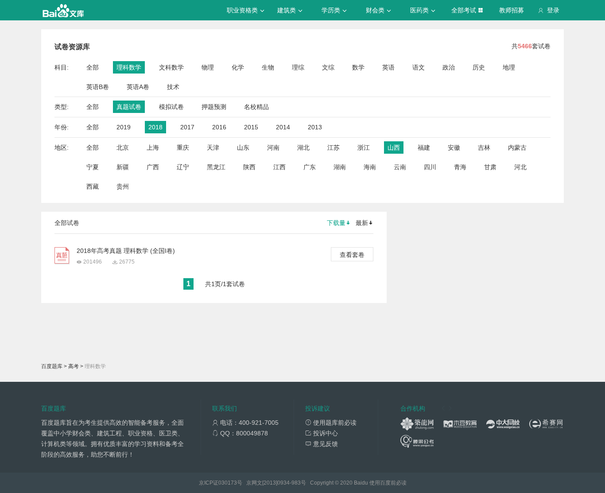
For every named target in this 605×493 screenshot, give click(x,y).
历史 (479, 67)
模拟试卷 (171, 106)
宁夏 (92, 167)
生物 (268, 67)
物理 (208, 67)
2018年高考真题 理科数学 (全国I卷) (126, 250)
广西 (153, 167)
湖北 (303, 147)
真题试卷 (128, 106)
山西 (394, 147)
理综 (298, 67)
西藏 (92, 186)
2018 (155, 127)
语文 (418, 67)
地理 (509, 67)
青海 (460, 167)
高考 (73, 366)
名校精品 (256, 106)
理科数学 (128, 67)
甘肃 (490, 167)
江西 (279, 167)
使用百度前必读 (388, 483)
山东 (243, 147)
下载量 (336, 222)
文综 (328, 67)
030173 (227, 483)
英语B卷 (97, 86)
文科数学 (171, 67)
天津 (213, 147)
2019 (123, 127)
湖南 (340, 167)
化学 (238, 67)
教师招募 (511, 10)
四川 (430, 167)
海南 (370, 167)
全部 (92, 67)
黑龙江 (216, 167)
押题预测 (214, 106)
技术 (173, 86)
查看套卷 (352, 254)
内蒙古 (517, 147)
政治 (448, 67)
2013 (315, 127)
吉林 (484, 147)
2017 (187, 127)
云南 (400, 167)
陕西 (249, 167)
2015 (251, 127)
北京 (122, 147)
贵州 (122, 186)
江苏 (333, 147)
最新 (362, 222)
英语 (388, 67)
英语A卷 (138, 86)
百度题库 (51, 366)
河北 (520, 167)
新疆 (122, 167)
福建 (424, 147)
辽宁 (183, 167)
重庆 (183, 147)
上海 (153, 147)
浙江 (363, 147)
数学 (358, 67)
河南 (273, 147)
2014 (283, 127)
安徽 (454, 147)
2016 (219, 127)
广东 (309, 167)
